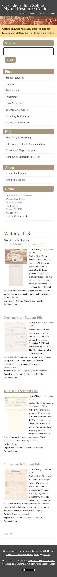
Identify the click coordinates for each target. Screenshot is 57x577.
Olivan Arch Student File (22, 464)
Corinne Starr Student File (23, 317)
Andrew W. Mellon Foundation (19, 554)
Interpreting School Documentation (25, 144)
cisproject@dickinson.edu (17, 216)
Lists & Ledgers (15, 103)
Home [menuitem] (22, 13)
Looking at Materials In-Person (23, 156)
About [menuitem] (32, 13)
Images (10, 84)
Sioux (14, 444)
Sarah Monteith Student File (24, 244)
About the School (15, 179)
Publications (12, 90)
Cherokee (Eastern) (20, 513)
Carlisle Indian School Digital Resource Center (25, 5)
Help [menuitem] (42, 13)
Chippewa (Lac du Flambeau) (35, 370)
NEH (36, 554)
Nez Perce (16, 297)
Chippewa (16, 370)
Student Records (15, 77)
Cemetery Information (18, 116)
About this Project (16, 173)
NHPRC (46, 554)
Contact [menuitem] (51, 13)
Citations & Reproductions (20, 150)
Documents (12, 96)
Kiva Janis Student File (21, 390)
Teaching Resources (17, 109)
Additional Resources (17, 122)
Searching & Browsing (18, 137)
